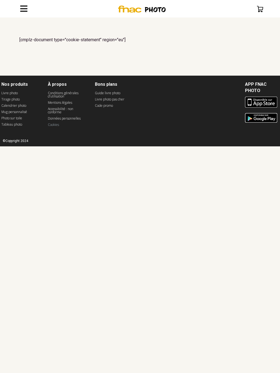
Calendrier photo (13, 105)
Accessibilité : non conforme (60, 110)
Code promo (104, 105)
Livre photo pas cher (109, 99)
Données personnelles (64, 118)
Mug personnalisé (14, 111)
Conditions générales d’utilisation (63, 95)
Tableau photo (11, 124)
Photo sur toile (11, 118)
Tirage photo (10, 99)
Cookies (53, 124)
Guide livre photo (107, 93)
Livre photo (9, 93)
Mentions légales (60, 102)
